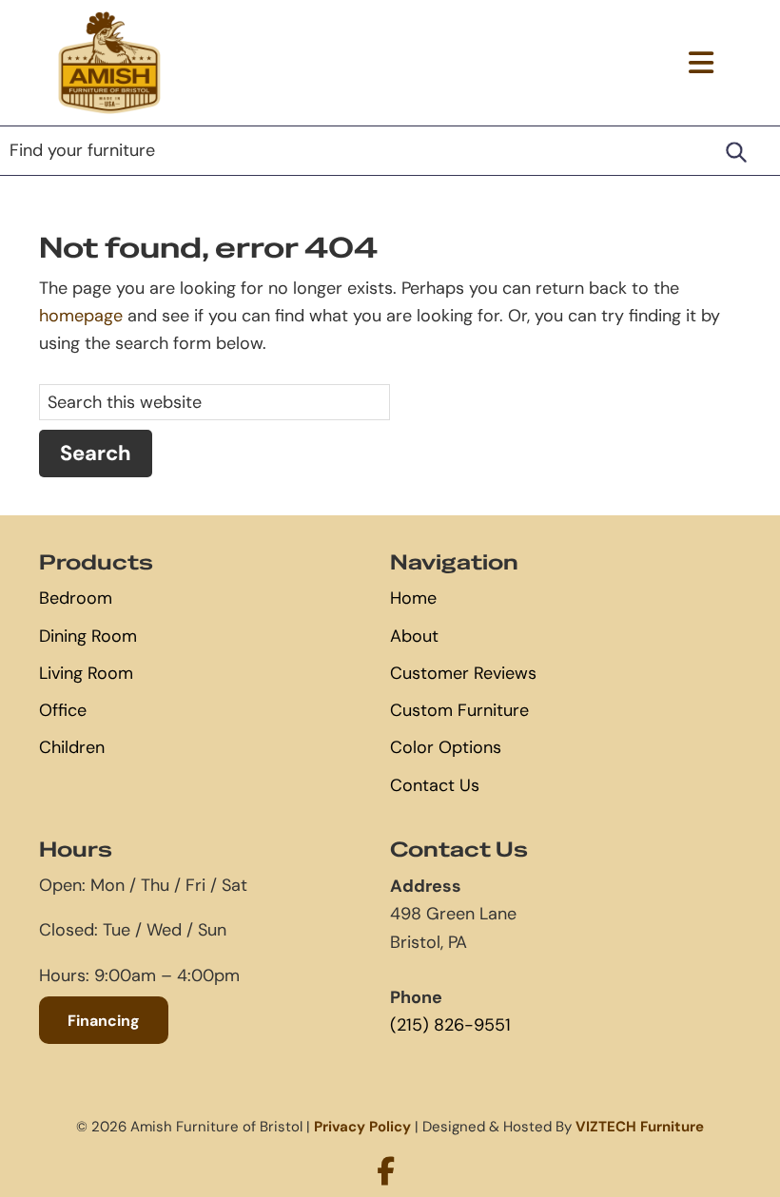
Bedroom (75, 598)
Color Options (445, 747)
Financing (104, 1020)
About (414, 636)
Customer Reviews (463, 673)
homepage (81, 315)
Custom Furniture (459, 710)
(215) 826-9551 (450, 1024)
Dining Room (88, 636)
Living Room (86, 673)
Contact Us (434, 785)
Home (413, 598)
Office (63, 710)
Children (72, 747)
